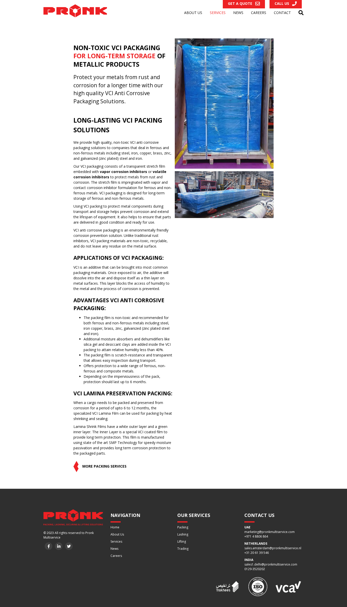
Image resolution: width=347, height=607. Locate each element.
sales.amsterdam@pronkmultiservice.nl (272, 548)
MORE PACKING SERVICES (104, 466)
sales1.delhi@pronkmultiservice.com (270, 564)
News (238, 12)
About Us (117, 534)
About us (193, 12)
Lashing (182, 534)
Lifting (181, 541)
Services (218, 12)
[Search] (299, 13)
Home (115, 527)
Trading (182, 548)
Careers (258, 12)
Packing (182, 527)
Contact (282, 12)
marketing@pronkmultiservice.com (269, 532)
